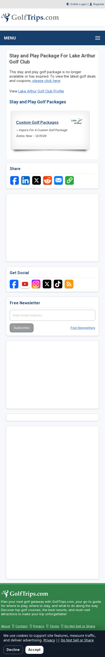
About (5, 626)
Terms (54, 626)
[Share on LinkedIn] (25, 180)
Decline (13, 650)
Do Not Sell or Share (79, 626)
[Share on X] (36, 180)
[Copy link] (69, 180)
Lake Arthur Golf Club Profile (41, 91)
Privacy (38, 626)
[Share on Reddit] (47, 180)
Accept (34, 650)
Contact (21, 626)
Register (98, 4)
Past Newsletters (83, 328)
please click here (46, 81)
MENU (10, 38)
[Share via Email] (58, 180)
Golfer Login (78, 4)
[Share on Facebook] (14, 180)
